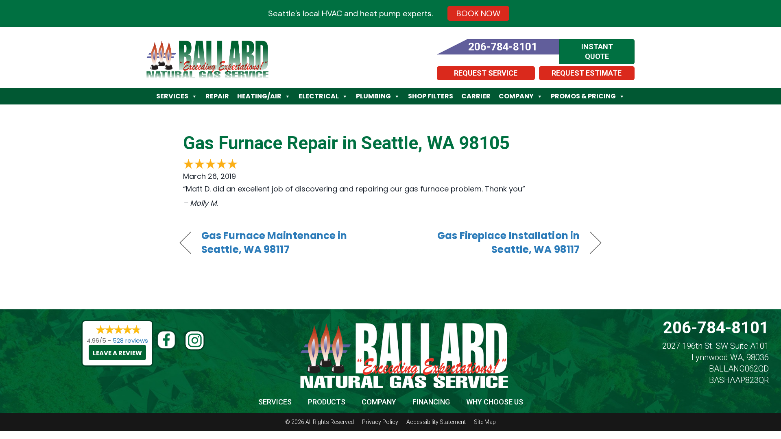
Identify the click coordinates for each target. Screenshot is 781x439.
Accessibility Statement (436, 422)
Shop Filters (430, 96)
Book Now (478, 13)
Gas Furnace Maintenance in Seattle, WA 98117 (274, 242)
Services (172, 96)
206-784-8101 (716, 327)
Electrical (319, 96)
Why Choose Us (494, 402)
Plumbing (373, 96)
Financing (431, 402)
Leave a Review (117, 353)
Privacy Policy (380, 422)
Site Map (485, 422)
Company (516, 96)
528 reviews (130, 340)
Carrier (476, 96)
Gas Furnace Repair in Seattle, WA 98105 (346, 143)
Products (326, 402)
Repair (217, 96)
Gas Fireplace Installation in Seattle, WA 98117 (491, 242)
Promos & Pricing (583, 96)
